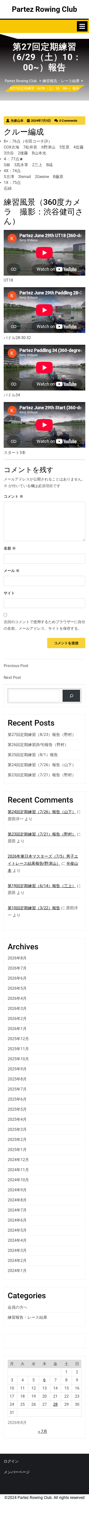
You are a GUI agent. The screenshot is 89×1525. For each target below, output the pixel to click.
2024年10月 (18, 1180)
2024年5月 (17, 1230)
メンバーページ (17, 1472)
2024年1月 (17, 1270)
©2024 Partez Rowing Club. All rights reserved (44, 1497)
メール (12, 570)
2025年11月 (18, 1049)
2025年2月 (17, 1139)
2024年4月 (17, 1240)
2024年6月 (17, 1220)
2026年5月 (17, 988)
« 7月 (42, 1431)
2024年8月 (17, 1200)
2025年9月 (17, 1069)
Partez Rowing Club (44, 9)
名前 (10, 548)
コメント (13, 496)
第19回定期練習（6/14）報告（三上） (42, 885)
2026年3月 (17, 1008)
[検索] (71, 696)
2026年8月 (17, 958)
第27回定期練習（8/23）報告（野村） (42, 734)
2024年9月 (17, 1190)
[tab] (82, 26)
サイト (9, 593)
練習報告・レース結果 (61, 81)
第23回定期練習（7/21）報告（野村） (42, 775)
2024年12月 (18, 1159)
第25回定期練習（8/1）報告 (33, 754)
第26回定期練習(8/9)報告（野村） (38, 744)
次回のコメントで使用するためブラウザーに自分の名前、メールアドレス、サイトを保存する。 (44, 625)
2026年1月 (17, 1028)
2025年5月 (17, 1109)
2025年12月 (18, 1038)
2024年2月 (17, 1260)
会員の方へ (17, 1307)
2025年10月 (18, 1059)
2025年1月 (17, 1149)
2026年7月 (17, 968)
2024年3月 (17, 1250)
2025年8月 (17, 1079)
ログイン (11, 1461)
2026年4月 (17, 998)
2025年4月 (17, 1119)
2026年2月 (17, 1018)
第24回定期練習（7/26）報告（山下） (42, 764)
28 (55, 1404)
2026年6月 (17, 978)
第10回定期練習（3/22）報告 (34, 908)
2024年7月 (17, 1210)
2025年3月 (17, 1129)
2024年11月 (18, 1169)
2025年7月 (17, 1089)
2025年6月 (17, 1099)
